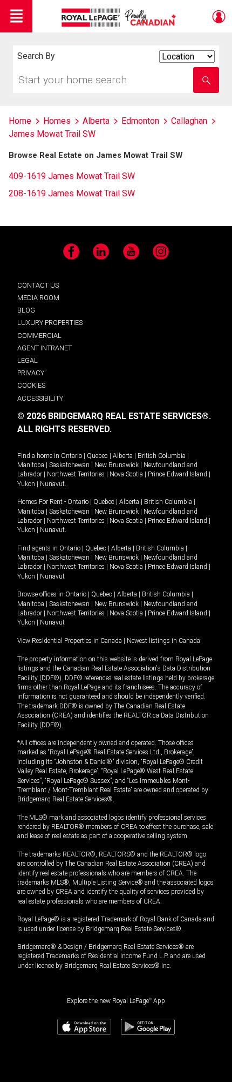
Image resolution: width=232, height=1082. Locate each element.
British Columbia (162, 456)
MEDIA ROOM (38, 298)
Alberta (123, 456)
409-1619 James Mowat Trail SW (72, 176)
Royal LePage (120, 17)
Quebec (97, 456)
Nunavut (52, 484)
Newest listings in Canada (163, 641)
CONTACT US (38, 285)
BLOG (26, 310)
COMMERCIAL (39, 335)
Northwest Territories (76, 474)
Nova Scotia (126, 474)
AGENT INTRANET (44, 348)
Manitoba (30, 465)
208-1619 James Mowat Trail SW (72, 193)
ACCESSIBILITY (40, 398)
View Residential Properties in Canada (69, 641)
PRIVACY (30, 373)
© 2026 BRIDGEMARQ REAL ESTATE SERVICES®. (114, 416)
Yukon (26, 484)
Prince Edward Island (177, 474)
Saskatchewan (69, 465)
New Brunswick (116, 465)
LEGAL (27, 360)
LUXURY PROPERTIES (50, 322)
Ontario (71, 456)
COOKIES (31, 385)
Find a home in (38, 456)
